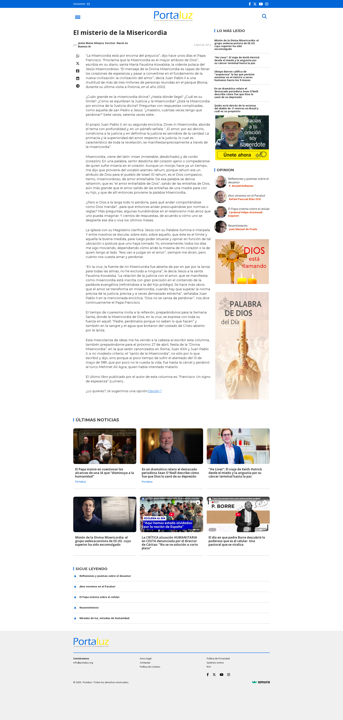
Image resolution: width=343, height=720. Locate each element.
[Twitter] (255, 4)
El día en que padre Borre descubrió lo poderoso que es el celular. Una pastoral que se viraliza (236, 541)
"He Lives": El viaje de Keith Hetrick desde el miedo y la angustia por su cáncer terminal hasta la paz (237, 60)
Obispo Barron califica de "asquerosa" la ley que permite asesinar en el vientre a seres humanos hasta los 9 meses (234, 76)
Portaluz (80, 481)
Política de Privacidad (218, 658)
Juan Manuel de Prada (243, 229)
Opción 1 (154, 391)
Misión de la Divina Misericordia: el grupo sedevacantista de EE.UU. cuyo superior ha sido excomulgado (236, 45)
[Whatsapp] (77, 55)
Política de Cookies (150, 666)
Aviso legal (145, 658)
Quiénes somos (215, 662)
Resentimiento (238, 226)
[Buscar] (264, 16)
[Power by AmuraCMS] (261, 682)
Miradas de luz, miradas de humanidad (104, 618)
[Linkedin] (77, 78)
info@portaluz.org (83, 662)
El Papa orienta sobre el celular (249, 209)
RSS (209, 666)
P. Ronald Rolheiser (241, 186)
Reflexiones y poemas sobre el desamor (248, 180)
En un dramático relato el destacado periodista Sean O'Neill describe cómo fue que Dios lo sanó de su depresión (236, 93)
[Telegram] (77, 86)
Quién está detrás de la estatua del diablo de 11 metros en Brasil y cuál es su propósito (236, 108)
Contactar (145, 662)
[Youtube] (261, 4)
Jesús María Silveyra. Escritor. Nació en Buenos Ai (103, 44)
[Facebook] (250, 4)
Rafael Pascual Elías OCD (245, 199)
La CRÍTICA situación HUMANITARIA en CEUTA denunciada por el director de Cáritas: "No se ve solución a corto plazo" (170, 542)
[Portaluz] (173, 20)
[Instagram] (267, 4)
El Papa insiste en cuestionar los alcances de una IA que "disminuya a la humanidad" (104, 472)
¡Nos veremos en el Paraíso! (246, 196)
